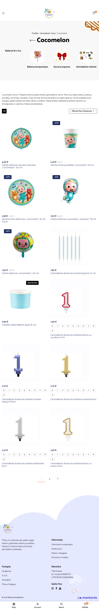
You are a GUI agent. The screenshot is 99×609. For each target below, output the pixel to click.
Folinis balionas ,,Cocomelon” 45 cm (20, 273)
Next (58, 478)
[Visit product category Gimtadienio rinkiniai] (86, 56)
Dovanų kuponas (61, 67)
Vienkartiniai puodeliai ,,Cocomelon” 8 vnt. (72, 165)
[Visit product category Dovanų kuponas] (62, 56)
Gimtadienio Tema (47, 33)
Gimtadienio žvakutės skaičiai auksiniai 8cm (73, 399)
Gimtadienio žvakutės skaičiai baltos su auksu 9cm (71, 464)
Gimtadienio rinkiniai (86, 67)
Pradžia (35, 33)
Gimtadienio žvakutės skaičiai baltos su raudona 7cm (71, 336)
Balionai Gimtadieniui (15, 597)
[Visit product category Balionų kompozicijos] (37, 56)
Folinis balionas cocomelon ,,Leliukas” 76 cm (73, 219)
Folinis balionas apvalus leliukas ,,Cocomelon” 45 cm (19, 166)
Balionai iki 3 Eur (13, 51)
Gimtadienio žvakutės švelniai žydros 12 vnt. (73, 273)
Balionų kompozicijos (37, 67)
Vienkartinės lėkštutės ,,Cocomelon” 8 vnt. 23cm (24, 220)
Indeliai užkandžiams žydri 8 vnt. (19, 325)
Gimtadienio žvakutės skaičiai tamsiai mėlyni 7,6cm (21, 400)
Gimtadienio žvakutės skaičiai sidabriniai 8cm (23, 464)
